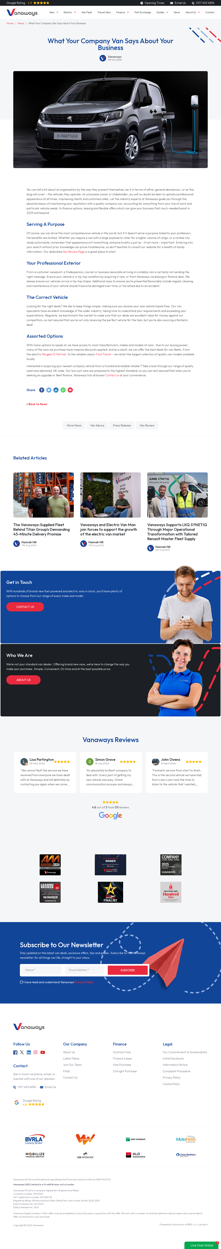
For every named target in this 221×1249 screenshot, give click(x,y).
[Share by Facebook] (42, 390)
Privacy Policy (84, 982)
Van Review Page (74, 252)
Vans (52, 12)
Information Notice (175, 1065)
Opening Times (154, 3)
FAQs (66, 1071)
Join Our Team (72, 1065)
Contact (209, 12)
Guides (160, 12)
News (177, 12)
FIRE (193, 1224)
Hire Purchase (122, 1065)
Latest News (71, 1058)
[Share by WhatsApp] (63, 390)
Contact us (112, 375)
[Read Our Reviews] (110, 815)
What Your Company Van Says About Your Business (57, 23)
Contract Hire (122, 1052)
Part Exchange (142, 12)
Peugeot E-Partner (54, 354)
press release (122, 425)
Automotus (177, 1224)
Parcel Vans (104, 12)
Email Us (180, 3)
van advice (97, 425)
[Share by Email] (70, 390)
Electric (68, 12)
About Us (191, 12)
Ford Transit (103, 354)
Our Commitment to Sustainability (185, 1052)
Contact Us (25, 607)
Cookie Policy (171, 1084)
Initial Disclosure (173, 1058)
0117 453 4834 (27, 1087)
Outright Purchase (125, 1071)
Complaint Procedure (176, 1071)
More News (74, 425)
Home (10, 23)
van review (147, 425)
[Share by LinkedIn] (56, 390)
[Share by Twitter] (49, 390)
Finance (120, 12)
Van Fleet (86, 12)
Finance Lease (122, 1058)
